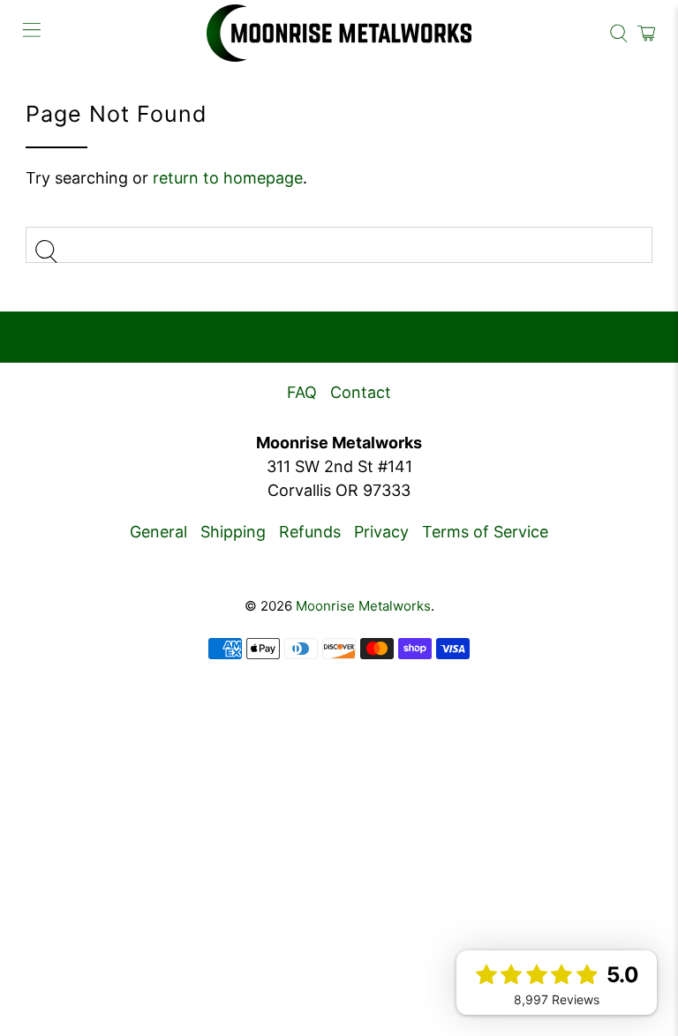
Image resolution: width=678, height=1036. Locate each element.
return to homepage (228, 178)
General (158, 531)
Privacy (381, 531)
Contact (360, 392)
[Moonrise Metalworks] (339, 33)
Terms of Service (485, 531)
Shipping (233, 531)
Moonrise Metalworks (363, 605)
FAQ (302, 392)
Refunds (310, 531)
